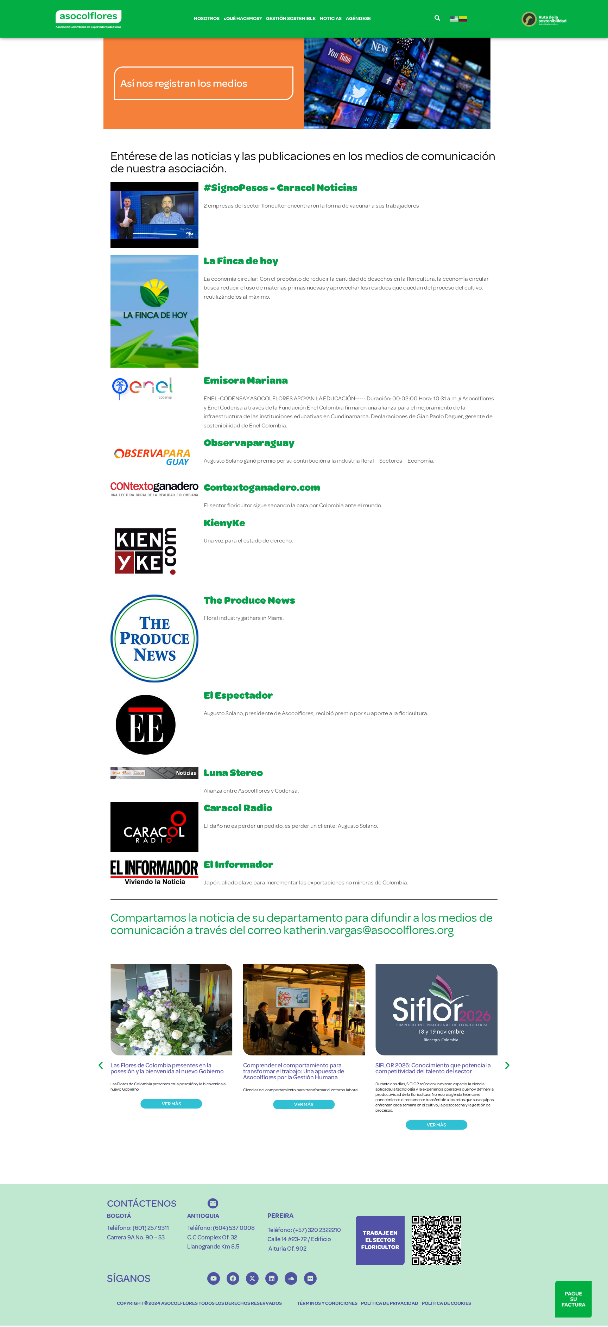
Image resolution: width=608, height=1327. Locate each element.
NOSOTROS (207, 18)
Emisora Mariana (246, 380)
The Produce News (249, 600)
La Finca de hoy (241, 260)
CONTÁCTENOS (142, 1203)
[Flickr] (310, 1278)
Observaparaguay (249, 442)
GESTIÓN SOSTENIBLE (291, 18)
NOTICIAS (331, 18)
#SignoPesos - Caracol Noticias (280, 187)
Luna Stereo (233, 772)
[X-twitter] (252, 1278)
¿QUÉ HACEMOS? (243, 18)
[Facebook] (233, 1278)
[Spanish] (463, 19)
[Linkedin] (271, 1278)
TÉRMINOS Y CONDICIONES (327, 1303)
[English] (454, 19)
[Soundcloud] (291, 1278)
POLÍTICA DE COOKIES (446, 1303)
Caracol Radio (238, 807)
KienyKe (224, 522)
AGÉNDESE (358, 18)
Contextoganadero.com (262, 487)
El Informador (238, 864)
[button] (101, 1065)
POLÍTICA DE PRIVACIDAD (389, 1303)
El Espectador (238, 695)
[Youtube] (213, 1278)
